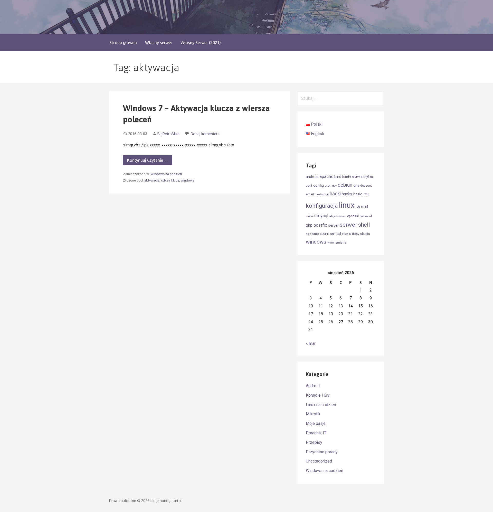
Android (313, 385)
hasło (358, 194)
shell (364, 225)
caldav (356, 177)
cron (328, 185)
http (366, 194)
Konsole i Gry (318, 395)
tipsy (355, 234)
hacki (335, 194)
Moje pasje (316, 423)
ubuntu (365, 234)
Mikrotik (313, 413)
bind (337, 177)
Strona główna (123, 42)
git (327, 194)
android (312, 176)
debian (345, 185)
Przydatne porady (322, 451)
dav (334, 185)
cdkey (165, 180)
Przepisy (314, 442)
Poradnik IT (316, 432)
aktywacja (151, 180)
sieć (308, 234)
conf (309, 185)
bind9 (346, 177)
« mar (311, 343)
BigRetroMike (168, 134)
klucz (175, 180)
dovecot (366, 185)
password (366, 216)
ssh (333, 234)
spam (324, 234)
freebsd (320, 194)
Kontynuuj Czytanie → (147, 160)
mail (364, 206)
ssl (339, 234)
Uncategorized (319, 461)
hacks (347, 194)
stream (346, 234)
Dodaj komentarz (205, 134)
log (358, 206)
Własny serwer (158, 42)
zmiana (340, 242)
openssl (353, 216)
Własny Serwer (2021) (201, 42)
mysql (322, 215)
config (318, 185)
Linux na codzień (321, 404)
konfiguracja (322, 206)
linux (347, 205)
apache (326, 176)
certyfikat (367, 177)
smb (315, 234)
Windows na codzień (166, 174)
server (333, 225)
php (309, 225)
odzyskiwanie (337, 216)
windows (187, 180)
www (330, 242)
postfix (320, 225)
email (310, 194)
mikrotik (311, 216)
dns (356, 185)
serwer (348, 225)
